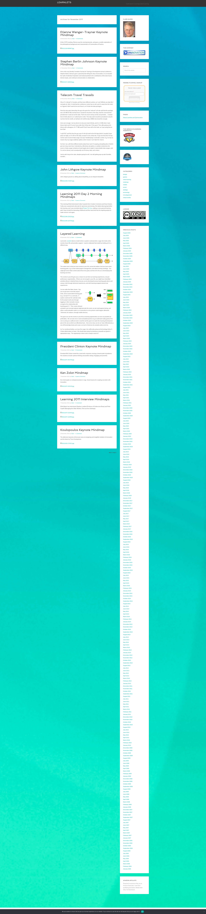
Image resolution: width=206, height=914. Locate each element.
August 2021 (126, 387)
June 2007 (126, 825)
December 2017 (127, 500)
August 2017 (126, 511)
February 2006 (127, 866)
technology (126, 192)
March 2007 (126, 833)
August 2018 (126, 480)
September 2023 (128, 323)
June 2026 (126, 238)
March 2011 (126, 709)
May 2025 (126, 271)
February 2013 (127, 650)
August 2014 (126, 603)
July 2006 (126, 853)
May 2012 (126, 673)
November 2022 (127, 348)
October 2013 (127, 629)
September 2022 (128, 354)
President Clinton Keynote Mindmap (85, 346)
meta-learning (127, 179)
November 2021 (127, 379)
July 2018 (126, 482)
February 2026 (127, 248)
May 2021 (126, 395)
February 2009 (127, 773)
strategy (125, 190)
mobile (125, 184)
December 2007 (127, 809)
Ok (142, 911)
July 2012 (126, 668)
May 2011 (126, 704)
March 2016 (126, 554)
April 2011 (126, 706)
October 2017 (127, 506)
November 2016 (127, 534)
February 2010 (127, 742)
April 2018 (126, 490)
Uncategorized (127, 195)
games (125, 177)
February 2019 (127, 464)
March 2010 (126, 740)
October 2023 (127, 320)
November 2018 (127, 472)
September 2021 (128, 385)
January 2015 (127, 590)
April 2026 (126, 243)
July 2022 (126, 359)
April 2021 (126, 397)
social (124, 187)
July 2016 (126, 544)
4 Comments (79, 38)
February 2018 (127, 495)
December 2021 (127, 377)
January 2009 (127, 776)
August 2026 (126, 233)
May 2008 (126, 796)
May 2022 (126, 364)
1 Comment (79, 98)
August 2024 (126, 294)
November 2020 (127, 410)
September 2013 (128, 632)
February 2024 (127, 310)
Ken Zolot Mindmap (74, 372)
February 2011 (127, 712)
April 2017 (126, 521)
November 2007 (127, 812)
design (125, 174)
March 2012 (126, 678)
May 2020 (126, 426)
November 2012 (127, 657)
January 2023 (127, 343)
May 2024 (126, 302)
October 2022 (127, 351)
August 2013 (126, 634)
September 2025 (128, 261)
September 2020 (128, 415)
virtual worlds (127, 197)
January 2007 (127, 838)
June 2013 (126, 639)
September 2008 (128, 786)
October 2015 (127, 567)
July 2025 (126, 266)
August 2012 (126, 665)
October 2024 (127, 289)
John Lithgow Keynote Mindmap (83, 169)
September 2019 (128, 446)
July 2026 (126, 235)
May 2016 (126, 549)
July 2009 (126, 760)
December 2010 (127, 717)
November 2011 (127, 688)
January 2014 (127, 621)
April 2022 (126, 366)
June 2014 (126, 609)
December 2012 (127, 655)
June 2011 (126, 701)
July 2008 (126, 791)
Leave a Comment (80, 173)
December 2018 (127, 469)
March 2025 (126, 276)
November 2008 (127, 781)
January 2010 (127, 745)
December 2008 (127, 778)
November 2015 (127, 565)
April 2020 (126, 428)
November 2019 (127, 441)
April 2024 (126, 305)
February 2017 (127, 526)
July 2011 (126, 699)
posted (69, 241)
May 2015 (126, 580)
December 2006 (127, 840)
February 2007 (127, 835)
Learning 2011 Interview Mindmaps (84, 399)
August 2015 (126, 572)
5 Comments (79, 350)
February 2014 (127, 619)
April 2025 (126, 274)
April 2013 (126, 645)
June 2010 (126, 732)
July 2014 (126, 606)
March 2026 (126, 245)
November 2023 (127, 318)
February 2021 (127, 403)
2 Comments (79, 68)
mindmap (125, 182)
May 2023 (126, 333)
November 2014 (127, 596)
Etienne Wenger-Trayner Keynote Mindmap (84, 33)
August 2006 (126, 851)
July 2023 (126, 328)
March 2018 (126, 493)
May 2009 (126, 766)
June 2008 (126, 794)
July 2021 (126, 390)
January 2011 (127, 714)
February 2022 (127, 372)
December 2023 (127, 315)
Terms (133, 102)
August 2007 (126, 820)
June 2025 (126, 269)
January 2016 (127, 560)
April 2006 (126, 861)
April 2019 (126, 459)
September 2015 (128, 570)
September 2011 (128, 693)
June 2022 (126, 361)
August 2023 (126, 325)
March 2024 (126, 307)
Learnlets (64, 2)
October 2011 (127, 691)
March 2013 (126, 647)
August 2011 (126, 696)
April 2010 (126, 737)
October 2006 (127, 845)
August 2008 (126, 789)
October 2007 (127, 815)
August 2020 (126, 418)
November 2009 (127, 750)
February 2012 (127, 681)
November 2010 (127, 719)
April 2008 (126, 799)
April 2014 (126, 614)
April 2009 (126, 768)
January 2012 (127, 683)
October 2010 (127, 722)
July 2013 (126, 637)
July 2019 (126, 451)
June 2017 (126, 516)
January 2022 (127, 374)
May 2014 (126, 611)
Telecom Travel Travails (77, 95)
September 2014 (128, 601)
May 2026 (126, 240)
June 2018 (126, 485)
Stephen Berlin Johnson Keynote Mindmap (83, 63)
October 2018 (127, 475)
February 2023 (127, 341)
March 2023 (126, 338)
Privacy (138, 102)
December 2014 (127, 593)
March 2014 (126, 616)
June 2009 (126, 763)
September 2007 (128, 817)
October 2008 (127, 784)
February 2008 (127, 804)
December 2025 (127, 253)
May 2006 (126, 858)
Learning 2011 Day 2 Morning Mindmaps (81, 195)
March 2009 (126, 771)
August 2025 (126, 263)
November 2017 (127, 503)
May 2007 (126, 827)
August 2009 (126, 758)
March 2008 (126, 802)
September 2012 (128, 663)
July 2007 (126, 822)
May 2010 (126, 735)
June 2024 (126, 300)
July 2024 (126, 297)
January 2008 (127, 807)
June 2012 (126, 670)
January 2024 (127, 312)
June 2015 (126, 578)
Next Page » (113, 452)
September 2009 (128, 755)
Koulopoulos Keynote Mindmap (82, 430)
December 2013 (127, 624)
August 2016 (126, 542)
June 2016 (126, 547)
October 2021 (127, 382)
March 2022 (126, 369)
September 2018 (128, 477)
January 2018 (127, 498)
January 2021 (127, 405)
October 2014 (127, 598)
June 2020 (126, 423)
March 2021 (126, 400)
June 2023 (126, 330)
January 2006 (127, 869)
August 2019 (126, 449)
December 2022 (127, 346)
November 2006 (127, 843)
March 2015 (126, 585)
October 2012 (127, 660)
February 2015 (127, 588)
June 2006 (126, 856)
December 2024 (127, 284)
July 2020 (126, 421)
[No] (204, 911)
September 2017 (128, 508)
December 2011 (127, 686)
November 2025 (127, 256)
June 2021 (126, 392)
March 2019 (126, 462)
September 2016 (128, 539)
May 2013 (126, 642)
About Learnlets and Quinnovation (133, 117)
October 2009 (127, 753)
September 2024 (128, 292)
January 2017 (127, 529)
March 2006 (126, 863)
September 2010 (128, 724)
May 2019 (126, 457)
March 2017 (126, 524)
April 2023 (126, 336)
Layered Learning (72, 233)
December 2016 (127, 531)
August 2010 (126, 727)
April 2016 (126, 552)
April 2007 (126, 830)
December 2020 (127, 408)
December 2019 (127, 439)
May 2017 (126, 518)
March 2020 (126, 431)
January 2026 (127, 251)
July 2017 (126, 513)
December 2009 (127, 748)
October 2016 (127, 536)
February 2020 (127, 433)
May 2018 (126, 488)
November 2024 (127, 287)
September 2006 (128, 848)
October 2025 (127, 258)
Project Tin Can (87, 208)
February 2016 (127, 557)
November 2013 (127, 627)
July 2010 (126, 730)
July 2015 (126, 575)
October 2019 (127, 444)
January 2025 (127, 282)
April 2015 (126, 583)
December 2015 (127, 562)
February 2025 (127, 279)
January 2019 (127, 467)
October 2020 (127, 413)
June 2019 (126, 454)
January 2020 (127, 436)
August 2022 (126, 356)
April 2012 (126, 675)
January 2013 (127, 652)
